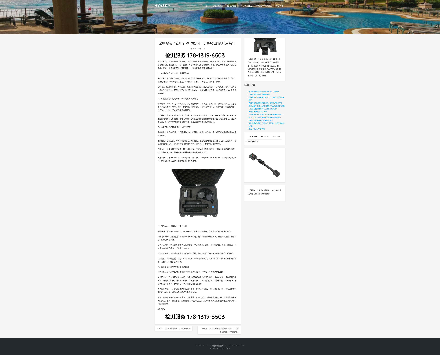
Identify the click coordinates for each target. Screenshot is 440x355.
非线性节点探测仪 (264, 6)
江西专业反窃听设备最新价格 (259, 94)
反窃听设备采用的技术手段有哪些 (261, 120)
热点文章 (264, 136)
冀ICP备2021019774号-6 (220, 349)
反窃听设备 (232, 6)
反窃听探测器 (246, 6)
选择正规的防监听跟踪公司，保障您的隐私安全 (265, 103)
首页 (207, 6)
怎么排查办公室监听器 (257, 129)
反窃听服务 (163, 6)
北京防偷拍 (274, 190)
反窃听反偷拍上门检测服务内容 (177, 328)
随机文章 (276, 136)
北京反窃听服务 (263, 190)
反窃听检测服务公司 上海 (258, 112)
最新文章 (253, 136)
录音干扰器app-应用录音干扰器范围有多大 (264, 91)
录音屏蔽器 (265, 194)
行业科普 (279, 6)
